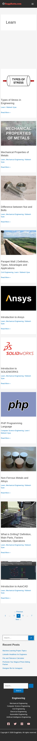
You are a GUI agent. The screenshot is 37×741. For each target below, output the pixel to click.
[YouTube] (28, 723)
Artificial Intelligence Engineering (19, 717)
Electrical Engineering (18, 712)
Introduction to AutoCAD (14, 586)
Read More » (5, 112)
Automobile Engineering (18, 714)
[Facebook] (8, 723)
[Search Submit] (31, 686)
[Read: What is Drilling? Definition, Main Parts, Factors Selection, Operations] (18, 514)
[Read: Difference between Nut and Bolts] (18, 188)
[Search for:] (18, 686)
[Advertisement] (18, 49)
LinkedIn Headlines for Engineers (15, 654)
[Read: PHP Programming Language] (18, 404)
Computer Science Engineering (12, 431)
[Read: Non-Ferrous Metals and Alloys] (18, 459)
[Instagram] (22, 723)
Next (18, 619)
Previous (18, 612)
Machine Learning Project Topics (15, 651)
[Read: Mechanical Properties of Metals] (18, 133)
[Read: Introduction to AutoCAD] (18, 570)
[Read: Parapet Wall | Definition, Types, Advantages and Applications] (18, 243)
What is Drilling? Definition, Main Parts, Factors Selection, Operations (16, 537)
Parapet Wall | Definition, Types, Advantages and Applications (15, 265)
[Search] (31, 638)
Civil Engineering (7, 272)
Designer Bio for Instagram (12, 668)
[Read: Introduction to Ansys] (18, 298)
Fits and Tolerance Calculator (13, 658)
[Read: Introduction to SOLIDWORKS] (18, 349)
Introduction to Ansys (12, 317)
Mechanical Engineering (15, 160)
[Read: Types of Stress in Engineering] (18, 81)
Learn (3, 107)
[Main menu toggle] (32, 3)
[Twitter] (15, 723)
